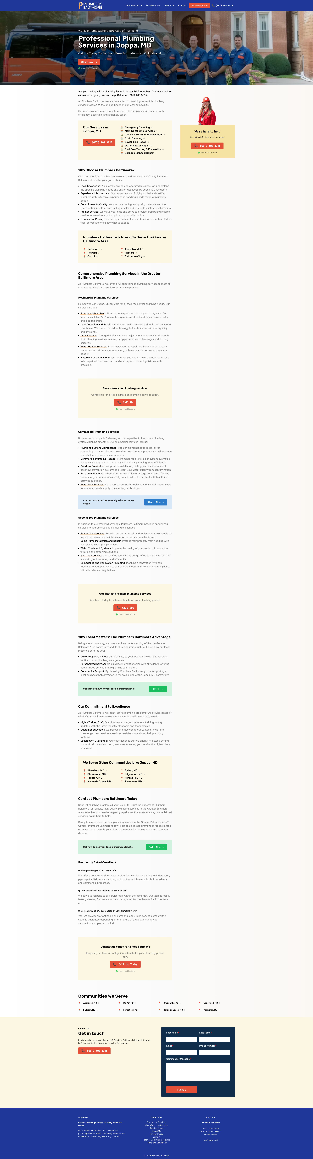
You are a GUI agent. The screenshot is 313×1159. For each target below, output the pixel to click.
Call (156, 689)
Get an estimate (199, 5)
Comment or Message (178, 1059)
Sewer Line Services (92, 533)
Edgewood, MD (133, 774)
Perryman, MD (133, 781)
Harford (129, 252)
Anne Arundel (133, 249)
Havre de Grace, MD (99, 781)
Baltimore (93, 249)
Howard (92, 252)
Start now (87, 62)
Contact (182, 5)
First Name (172, 1032)
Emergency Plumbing (137, 127)
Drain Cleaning (133, 138)
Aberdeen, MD (95, 770)
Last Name (205, 1032)
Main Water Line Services (140, 130)
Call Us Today (128, 964)
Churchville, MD (96, 774)
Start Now (154, 502)
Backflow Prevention (92, 466)
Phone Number (207, 1046)
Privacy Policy (156, 1134)
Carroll (91, 256)
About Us (169, 5)
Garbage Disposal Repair (139, 152)
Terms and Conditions (156, 1142)
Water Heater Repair (137, 145)
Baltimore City (133, 256)
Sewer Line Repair (135, 141)
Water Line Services (92, 484)
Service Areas (153, 5)
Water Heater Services (93, 346)
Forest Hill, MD (133, 777)
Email (169, 1046)
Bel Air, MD (131, 770)
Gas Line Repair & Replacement (143, 134)
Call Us (128, 402)
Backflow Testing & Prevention (143, 149)
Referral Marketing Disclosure (156, 1140)
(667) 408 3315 (224, 5)
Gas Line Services (90, 555)
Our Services (133, 5)
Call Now (128, 607)
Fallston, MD (94, 777)
